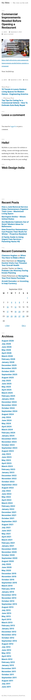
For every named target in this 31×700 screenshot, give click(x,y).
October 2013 (8, 601)
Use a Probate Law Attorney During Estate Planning (15, 270)
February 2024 (8, 432)
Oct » (24, 326)
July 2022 (6, 491)
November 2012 (9, 635)
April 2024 (7, 426)
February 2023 (8, 469)
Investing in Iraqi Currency (15, 282)
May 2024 (6, 423)
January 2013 (8, 628)
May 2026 (6, 350)
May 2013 (6, 616)
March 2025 (7, 393)
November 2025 (9, 368)
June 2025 (6, 384)
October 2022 (8, 481)
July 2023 (6, 454)
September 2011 (9, 677)
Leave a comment (8, 34)
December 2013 (9, 595)
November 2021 (9, 515)
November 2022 (9, 478)
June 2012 (6, 650)
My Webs (5, 3)
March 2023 (7, 466)
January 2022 (8, 509)
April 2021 (6, 537)
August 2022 (8, 488)
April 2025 (6, 390)
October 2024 (8, 408)
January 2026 (8, 362)
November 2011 (9, 671)
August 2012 (7, 644)
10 (8, 307)
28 (23, 316)
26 (15, 316)
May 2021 (6, 534)
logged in (13, 126)
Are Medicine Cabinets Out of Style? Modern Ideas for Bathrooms (15, 224)
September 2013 (9, 604)
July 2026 (6, 344)
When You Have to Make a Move (14, 256)
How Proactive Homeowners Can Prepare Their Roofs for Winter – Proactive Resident (14, 231)
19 (15, 312)
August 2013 (7, 607)
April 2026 (6, 353)
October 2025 (8, 371)
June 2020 (7, 567)
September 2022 (9, 485)
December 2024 (9, 402)
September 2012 (9, 641)
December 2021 (9, 512)
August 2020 (8, 561)
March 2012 (7, 659)
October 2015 (8, 579)
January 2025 (8, 399)
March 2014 (7, 586)
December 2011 (9, 668)
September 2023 (9, 448)
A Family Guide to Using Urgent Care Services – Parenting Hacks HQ (12, 239)
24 (8, 316)
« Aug (7, 326)
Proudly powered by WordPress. (16, 695)
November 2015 (9, 576)
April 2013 (6, 619)
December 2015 (9, 573)
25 (12, 316)
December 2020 (9, 549)
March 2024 (7, 429)
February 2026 (8, 359)
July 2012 (6, 647)
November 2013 (9, 598)
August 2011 (7, 681)
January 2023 (8, 472)
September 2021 (9, 521)
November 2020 (9, 552)
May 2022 (6, 497)
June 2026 (6, 347)
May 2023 (6, 460)
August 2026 (8, 341)
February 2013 (8, 625)
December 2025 (9, 365)
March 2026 (7, 356)
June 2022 (6, 494)
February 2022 (8, 506)
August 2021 (7, 524)
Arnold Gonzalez (9, 281)
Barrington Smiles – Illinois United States (14, 218)
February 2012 (8, 662)
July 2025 (6, 380)
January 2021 (8, 546)
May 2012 (6, 653)
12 (15, 307)
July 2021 (6, 527)
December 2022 (9, 475)
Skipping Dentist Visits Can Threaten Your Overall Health (14, 263)
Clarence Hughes (9, 255)
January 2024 (8, 436)
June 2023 (6, 457)
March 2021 (7, 540)
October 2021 (8, 518)
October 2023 (8, 445)
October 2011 (8, 674)
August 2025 (8, 377)
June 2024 (7, 420)
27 (19, 316)
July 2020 (6, 564)
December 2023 (9, 439)
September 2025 (9, 374)
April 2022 (6, 500)
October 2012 (8, 638)
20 (19, 312)
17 (8, 312)
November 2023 (9, 442)
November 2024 (9, 405)
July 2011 (6, 684)
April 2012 (6, 656)
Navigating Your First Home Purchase (15, 277)
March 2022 (7, 503)
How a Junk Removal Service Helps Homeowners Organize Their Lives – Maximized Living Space (15, 210)
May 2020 (6, 570)
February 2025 (8, 396)
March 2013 (7, 622)
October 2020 (8, 555)
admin (5, 32)
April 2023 (6, 463)
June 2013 (6, 613)
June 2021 (6, 530)
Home (26, 80)
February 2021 (8, 543)
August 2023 (8, 451)
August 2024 (8, 414)
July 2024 (6, 417)
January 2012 (8, 665)
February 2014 (8, 589)
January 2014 (8, 592)
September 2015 (9, 583)
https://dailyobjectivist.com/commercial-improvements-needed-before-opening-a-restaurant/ (15, 63)
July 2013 (6, 610)
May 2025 (6, 387)
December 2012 (9, 632)
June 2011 (6, 687)
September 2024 (9, 411)
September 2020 (9, 558)
